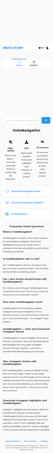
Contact (43, 441)
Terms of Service (13, 441)
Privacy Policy (30, 441)
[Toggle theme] (47, 48)
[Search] (46, 120)
